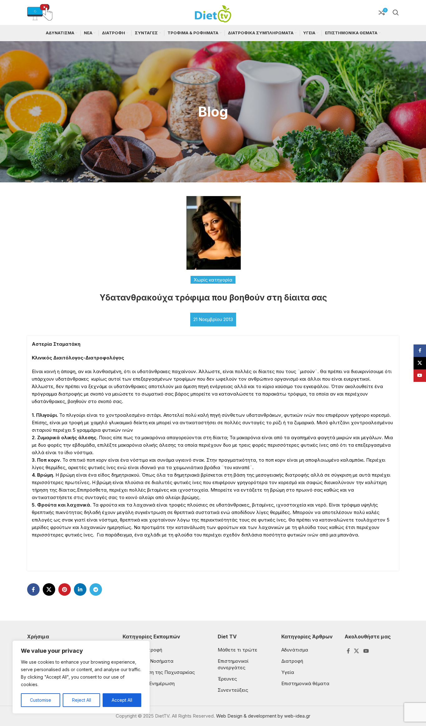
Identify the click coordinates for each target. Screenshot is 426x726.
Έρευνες (227, 679)
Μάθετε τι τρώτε (237, 650)
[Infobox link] (39, 12)
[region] (81, 677)
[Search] (396, 12)
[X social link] (49, 589)
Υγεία (287, 672)
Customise (40, 700)
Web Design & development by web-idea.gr (263, 716)
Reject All (81, 700)
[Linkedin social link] (80, 589)
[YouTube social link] (366, 651)
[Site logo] (213, 12)
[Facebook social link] (33, 589)
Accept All (122, 700)
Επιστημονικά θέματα (305, 683)
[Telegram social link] (96, 589)
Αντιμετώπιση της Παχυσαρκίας (159, 672)
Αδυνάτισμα (294, 650)
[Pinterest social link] (64, 589)
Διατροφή (292, 661)
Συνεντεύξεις (233, 690)
